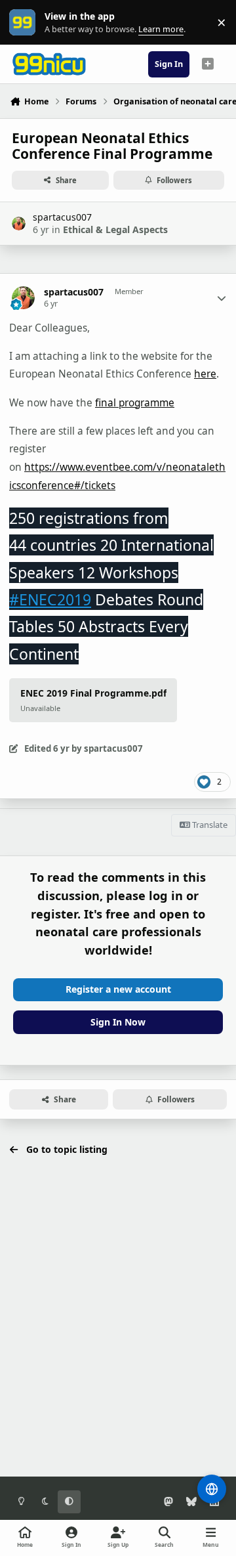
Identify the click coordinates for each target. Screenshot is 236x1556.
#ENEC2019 (50, 599)
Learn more (25, 22)
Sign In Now (118, 1022)
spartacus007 (62, 217)
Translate (208, 825)
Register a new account (118, 989)
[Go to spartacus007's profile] (19, 223)
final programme (134, 403)
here (205, 374)
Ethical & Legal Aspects (115, 229)
